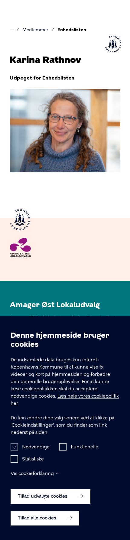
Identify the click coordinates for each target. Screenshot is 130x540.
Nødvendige (36, 447)
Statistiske (33, 459)
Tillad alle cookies (37, 518)
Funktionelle (84, 447)
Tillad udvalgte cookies (43, 496)
